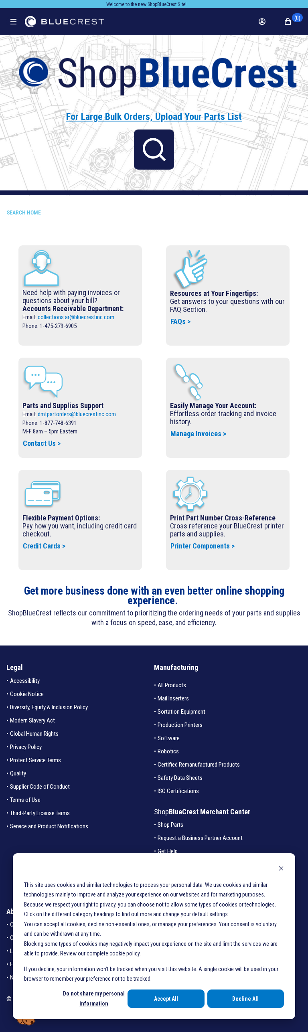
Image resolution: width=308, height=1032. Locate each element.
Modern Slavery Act (32, 720)
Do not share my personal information (94, 998)
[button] (292, 21)
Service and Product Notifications (49, 826)
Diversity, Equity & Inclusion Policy (49, 707)
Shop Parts (170, 824)
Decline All (245, 999)
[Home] (64, 21)
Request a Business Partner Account (200, 838)
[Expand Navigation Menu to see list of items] (13, 21)
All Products (172, 685)
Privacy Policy (26, 747)
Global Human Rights (34, 733)
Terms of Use (25, 799)
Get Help (168, 851)
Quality (18, 773)
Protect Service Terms (35, 760)
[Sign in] (266, 21)
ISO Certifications (178, 791)
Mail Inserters (173, 698)
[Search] (154, 150)
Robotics (168, 751)
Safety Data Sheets (180, 777)
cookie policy (124, 953)
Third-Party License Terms (40, 813)
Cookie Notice (27, 694)
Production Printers (180, 724)
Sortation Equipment (181, 711)
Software (169, 738)
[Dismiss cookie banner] (281, 869)
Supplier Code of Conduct (40, 786)
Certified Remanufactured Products (199, 764)
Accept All (166, 999)
